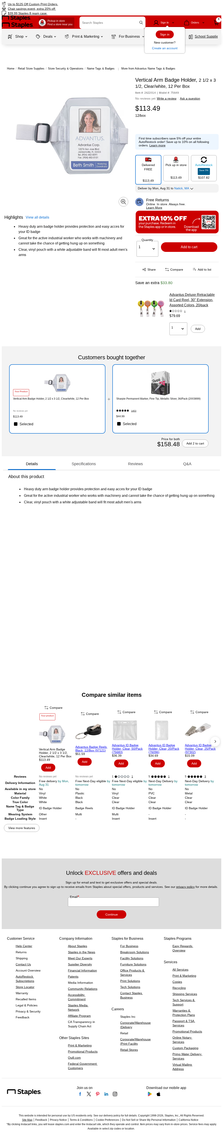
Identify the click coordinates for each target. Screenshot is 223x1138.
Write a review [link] (166, 98)
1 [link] (185, 311)
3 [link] (205, 776)
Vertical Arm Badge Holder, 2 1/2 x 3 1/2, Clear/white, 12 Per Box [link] (51, 398)
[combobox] (112, 23)
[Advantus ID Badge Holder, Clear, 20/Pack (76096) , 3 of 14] (166, 730)
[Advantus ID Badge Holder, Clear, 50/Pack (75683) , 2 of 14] (130, 730)
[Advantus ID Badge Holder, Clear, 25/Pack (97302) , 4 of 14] (203, 730)
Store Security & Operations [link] (65, 68)
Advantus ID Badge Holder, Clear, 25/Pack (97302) (200, 748)
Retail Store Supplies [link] (31, 68)
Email (74, 897)
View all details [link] (37, 217)
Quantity (147, 239)
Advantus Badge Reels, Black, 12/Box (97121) (91, 748)
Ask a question (190, 98)
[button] (141, 22)
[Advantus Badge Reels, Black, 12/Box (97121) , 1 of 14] (93, 732)
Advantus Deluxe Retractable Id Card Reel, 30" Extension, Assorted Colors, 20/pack (192, 300)
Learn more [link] (157, 145)
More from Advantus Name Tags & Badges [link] (148, 68)
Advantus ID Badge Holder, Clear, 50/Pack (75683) (127, 748)
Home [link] (10, 68)
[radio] (148, 168)
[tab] (32, 464)
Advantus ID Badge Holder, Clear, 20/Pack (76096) (164, 748)
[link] (57, 4)
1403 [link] (133, 411)
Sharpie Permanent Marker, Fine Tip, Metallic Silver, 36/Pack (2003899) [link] (158, 398)
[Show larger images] (123, 202)
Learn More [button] (154, 207)
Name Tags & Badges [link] (101, 68)
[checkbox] (57, 424)
